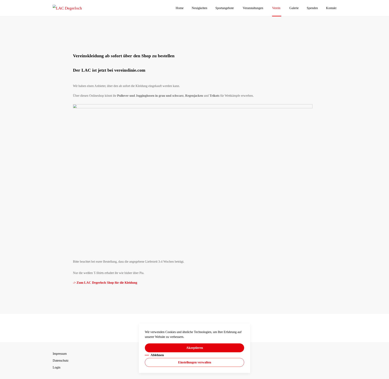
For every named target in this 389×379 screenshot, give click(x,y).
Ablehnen (157, 355)
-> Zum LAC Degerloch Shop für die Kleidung (105, 282)
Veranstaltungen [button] (253, 8)
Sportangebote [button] (224, 8)
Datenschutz (60, 360)
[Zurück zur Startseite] (67, 8)
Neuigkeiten (199, 8)
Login (56, 367)
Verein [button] (276, 8)
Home (180, 8)
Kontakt (331, 8)
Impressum (60, 353)
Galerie (294, 8)
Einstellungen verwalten (194, 362)
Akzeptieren (194, 347)
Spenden (312, 8)
